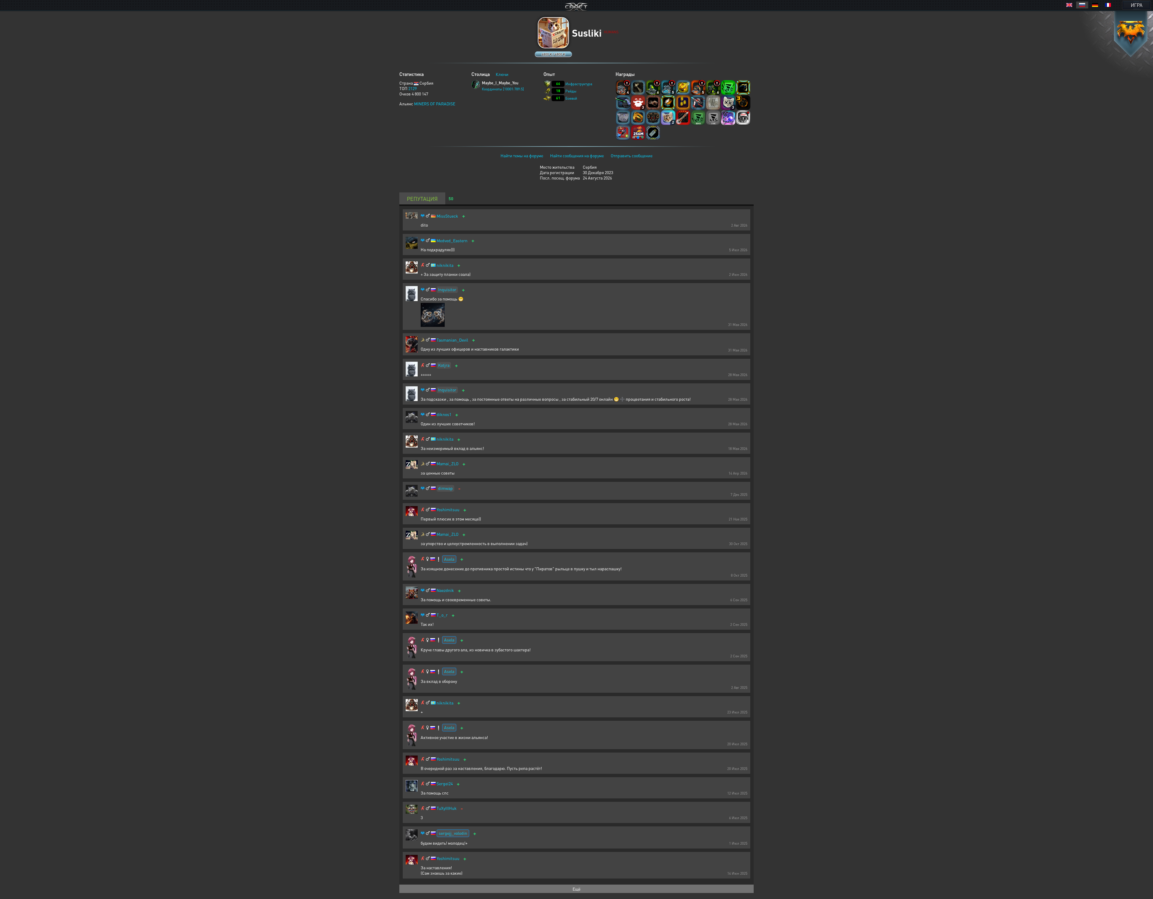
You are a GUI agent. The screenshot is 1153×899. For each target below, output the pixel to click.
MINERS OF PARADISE (434, 103)
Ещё (576, 888)
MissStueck (447, 216)
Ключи (502, 74)
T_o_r (442, 614)
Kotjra (443, 365)
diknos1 (444, 414)
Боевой (571, 98)
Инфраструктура (578, 84)
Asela (449, 559)
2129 (412, 88)
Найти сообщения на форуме (577, 155)
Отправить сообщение (631, 155)
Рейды (570, 91)
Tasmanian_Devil (452, 339)
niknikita (445, 265)
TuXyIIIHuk (447, 808)
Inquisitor (447, 289)
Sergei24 (445, 783)
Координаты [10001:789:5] (503, 89)
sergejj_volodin (453, 833)
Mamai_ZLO (447, 463)
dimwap (445, 488)
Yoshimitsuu (448, 509)
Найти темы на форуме (522, 155)
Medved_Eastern (452, 240)
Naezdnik (445, 590)
